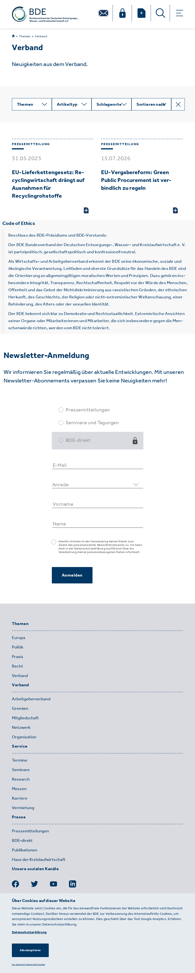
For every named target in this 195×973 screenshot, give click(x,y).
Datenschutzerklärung (29, 932)
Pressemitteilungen (88, 410)
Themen (25, 36)
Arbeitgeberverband (31, 698)
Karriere (19, 798)
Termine (19, 760)
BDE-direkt (78, 440)
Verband (41, 36)
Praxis (17, 656)
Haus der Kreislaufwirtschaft (38, 859)
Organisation (24, 736)
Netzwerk (21, 727)
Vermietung (23, 807)
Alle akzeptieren (30, 950)
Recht (17, 666)
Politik (17, 647)
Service (20, 746)
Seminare (21, 769)
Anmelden (72, 575)
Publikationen (24, 850)
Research (21, 779)
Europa (18, 637)
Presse (19, 817)
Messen (19, 788)
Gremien (20, 708)
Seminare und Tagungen (92, 422)
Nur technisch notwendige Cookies (28, 964)
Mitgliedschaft (25, 717)
